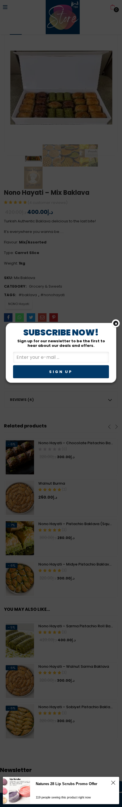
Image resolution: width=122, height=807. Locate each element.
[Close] (116, 323)
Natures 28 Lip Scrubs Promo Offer (66, 784)
